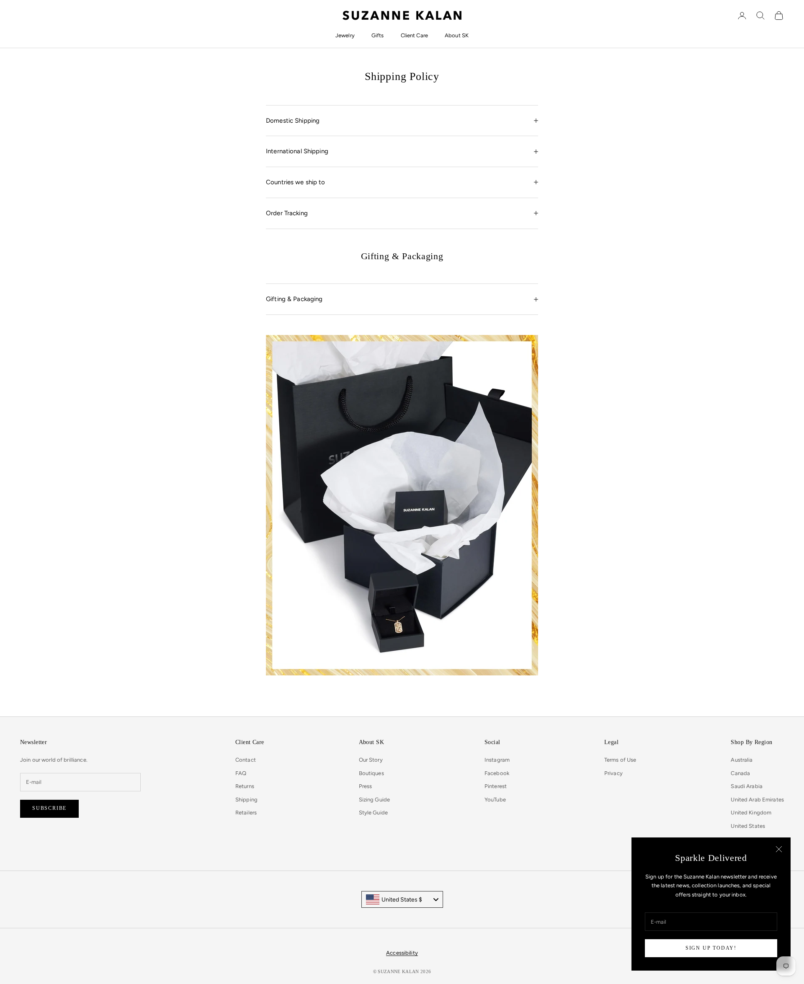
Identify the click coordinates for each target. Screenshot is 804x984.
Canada (740, 773)
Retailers (246, 812)
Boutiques (371, 773)
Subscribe (49, 808)
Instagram (497, 760)
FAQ (240, 773)
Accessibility (402, 953)
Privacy (613, 773)
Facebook (496, 773)
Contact (245, 760)
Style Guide (373, 812)
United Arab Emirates (757, 799)
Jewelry (345, 35)
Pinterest (495, 786)
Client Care (414, 35)
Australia (741, 760)
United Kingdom (751, 812)
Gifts (377, 35)
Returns (244, 786)
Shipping (246, 799)
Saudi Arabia (747, 786)
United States (748, 826)
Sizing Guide (374, 799)
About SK (457, 35)
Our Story (371, 760)
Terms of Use (620, 760)
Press (365, 786)
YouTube (495, 799)
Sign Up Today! (711, 948)
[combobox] (402, 899)
